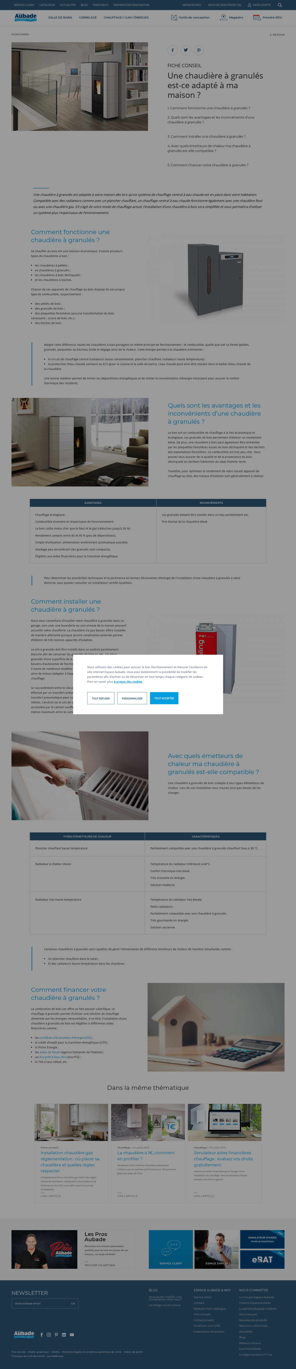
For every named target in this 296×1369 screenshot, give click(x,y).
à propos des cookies (128, 681)
